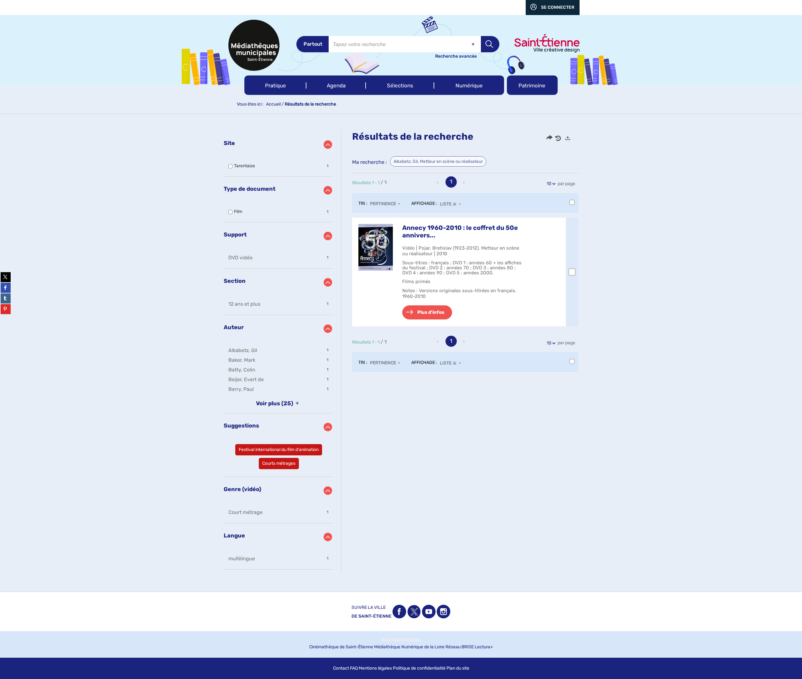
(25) (275, 403)
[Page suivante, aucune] (464, 183)
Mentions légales (375, 668)
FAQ (354, 668)
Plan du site (457, 668)
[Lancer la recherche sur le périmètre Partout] (490, 44)
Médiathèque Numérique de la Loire (409, 647)
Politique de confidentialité (419, 668)
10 (549, 183)
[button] (275, 85)
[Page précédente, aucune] (438, 183)
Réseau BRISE (459, 647)
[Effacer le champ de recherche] (473, 44)
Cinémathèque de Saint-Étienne (341, 647)
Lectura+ (484, 647)
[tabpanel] (401, 351)
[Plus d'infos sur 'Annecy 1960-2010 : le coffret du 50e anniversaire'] (375, 247)
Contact (341, 668)
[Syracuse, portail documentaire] (253, 45)
